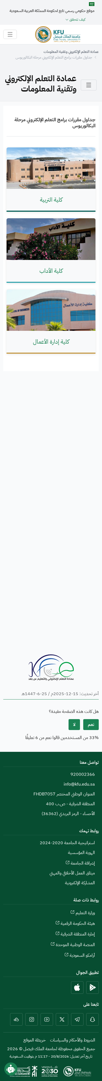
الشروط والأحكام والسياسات (72, 1040)
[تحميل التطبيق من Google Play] (92, 987)
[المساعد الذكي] (10, 1069)
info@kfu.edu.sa (79, 784)
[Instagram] (31, 1019)
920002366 (82, 774)
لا (74, 724)
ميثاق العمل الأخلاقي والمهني (72, 873)
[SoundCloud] (16, 1019)
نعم (91, 724)
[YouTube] (47, 1019)
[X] (62, 1019)
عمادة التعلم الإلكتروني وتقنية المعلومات (71, 51)
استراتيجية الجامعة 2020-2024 (67, 843)
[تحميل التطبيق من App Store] (77, 987)
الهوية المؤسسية (81, 852)
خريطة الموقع (34, 1040)
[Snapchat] (92, 1019)
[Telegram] (77, 1019)
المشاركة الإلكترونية (80, 883)
